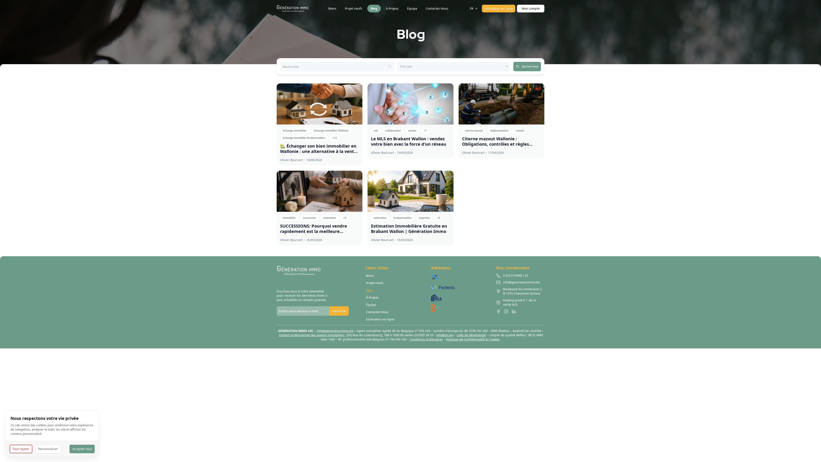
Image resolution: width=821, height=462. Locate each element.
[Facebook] (498, 311)
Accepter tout (82, 449)
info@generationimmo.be (335, 331)
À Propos (372, 297)
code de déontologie (471, 335)
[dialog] (52, 433)
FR (471, 8)
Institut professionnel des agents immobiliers (312, 335)
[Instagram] (506, 311)
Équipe (371, 305)
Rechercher (530, 66)
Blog (369, 290)
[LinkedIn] (514, 311)
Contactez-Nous (377, 312)
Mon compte (531, 8)
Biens (370, 276)
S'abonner (339, 311)
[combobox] (400, 66)
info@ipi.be (444, 335)
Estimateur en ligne (498, 8)
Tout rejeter (21, 449)
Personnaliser (48, 449)
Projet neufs (374, 283)
